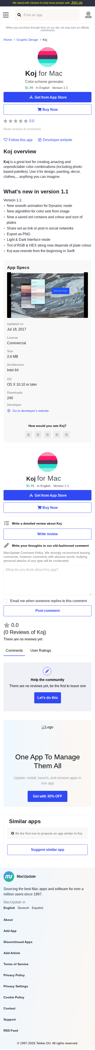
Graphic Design (27, 40)
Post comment (47, 610)
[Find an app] (19, 15)
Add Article (12, 953)
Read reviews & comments (22, 129)
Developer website (57, 140)
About (8, 920)
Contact (9, 1008)
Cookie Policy (14, 997)
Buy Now (50, 109)
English (9, 907)
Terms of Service (16, 964)
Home (8, 40)
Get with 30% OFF (47, 796)
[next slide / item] (85, 295)
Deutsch (23, 907)
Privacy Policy (14, 975)
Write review (47, 534)
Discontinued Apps (18, 942)
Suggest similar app (47, 849)
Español (37, 907)
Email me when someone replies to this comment (48, 601)
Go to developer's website (31, 411)
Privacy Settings (16, 986)
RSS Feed (11, 1030)
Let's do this (47, 697)
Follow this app (20, 140)
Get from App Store (51, 97)
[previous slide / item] (10, 295)
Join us (76, 2)
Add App (10, 931)
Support (10, 1019)
